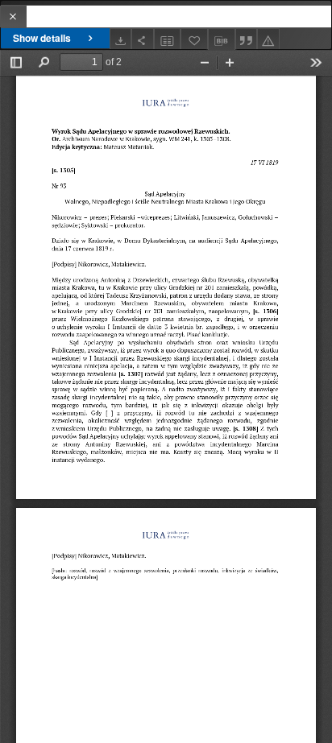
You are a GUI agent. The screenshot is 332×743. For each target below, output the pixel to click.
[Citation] (246, 39)
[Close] (13, 16)
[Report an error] (268, 39)
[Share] (142, 39)
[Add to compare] (167, 39)
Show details (42, 38)
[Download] (121, 39)
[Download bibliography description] (221, 39)
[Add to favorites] (194, 39)
